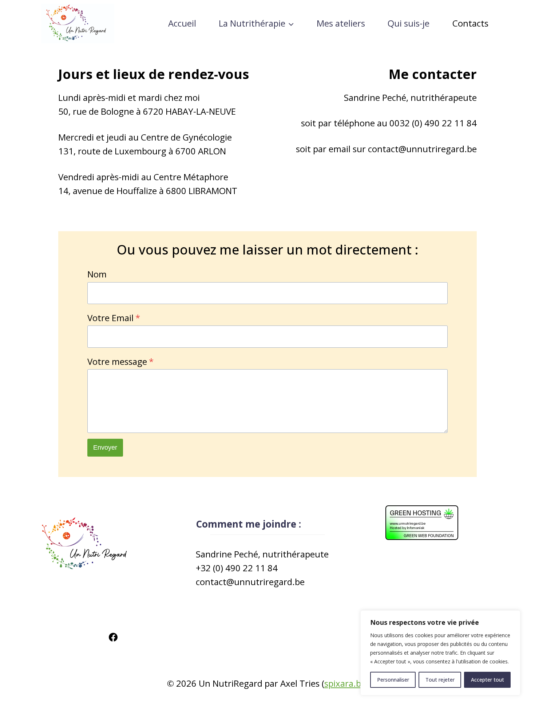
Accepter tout (487, 679)
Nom (97, 274)
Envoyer (105, 447)
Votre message (120, 361)
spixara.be (345, 683)
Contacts (470, 23)
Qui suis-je (408, 23)
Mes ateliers (341, 23)
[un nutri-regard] (77, 23)
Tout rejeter (440, 679)
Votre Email (113, 318)
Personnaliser (393, 679)
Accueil (182, 23)
